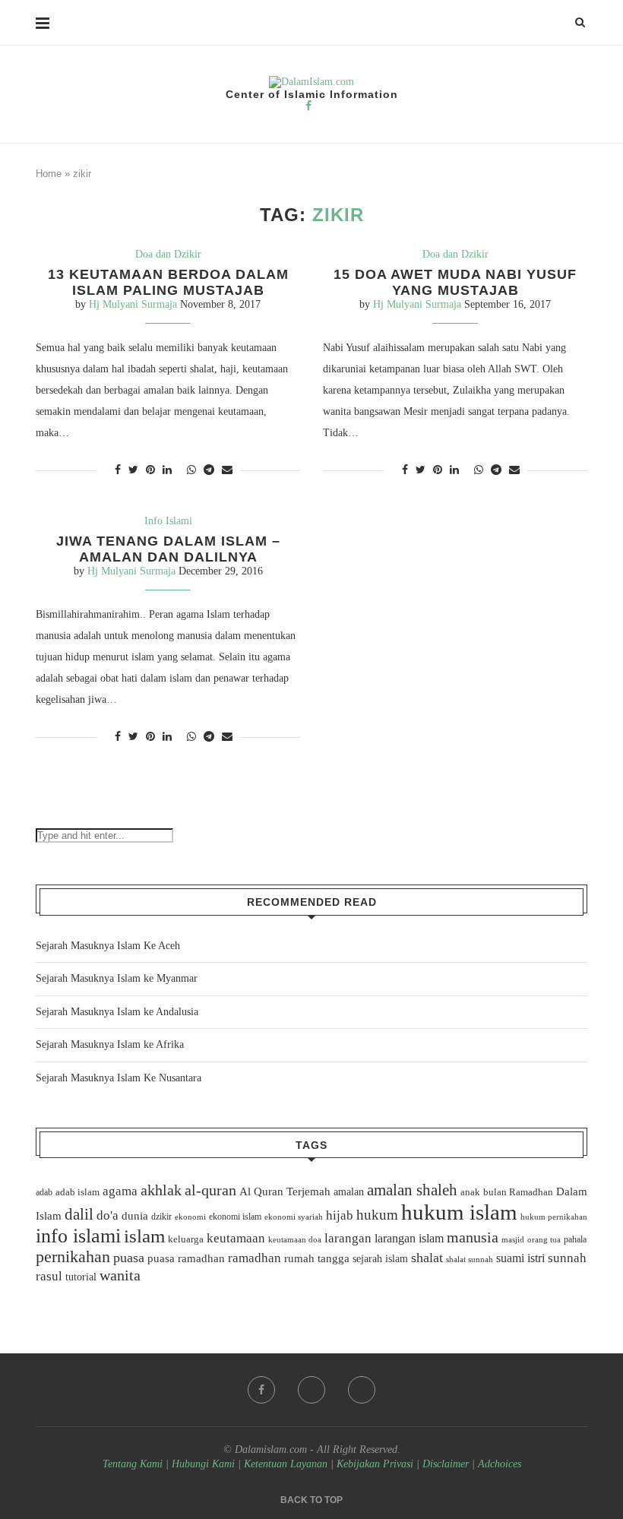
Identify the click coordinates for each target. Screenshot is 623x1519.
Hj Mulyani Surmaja (133, 304)
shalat (427, 1257)
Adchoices (499, 1464)
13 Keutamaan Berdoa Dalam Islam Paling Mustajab (168, 282)
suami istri (520, 1258)
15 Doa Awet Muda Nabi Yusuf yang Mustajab (455, 282)
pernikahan (73, 1257)
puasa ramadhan (186, 1258)
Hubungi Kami (203, 1464)
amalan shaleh (412, 1190)
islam (144, 1236)
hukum (377, 1215)
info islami (78, 1236)
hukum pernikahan (553, 1216)
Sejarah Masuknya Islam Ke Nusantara (118, 1078)
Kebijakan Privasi (375, 1464)
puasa (128, 1257)
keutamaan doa (294, 1239)
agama (120, 1191)
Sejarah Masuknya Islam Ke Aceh (108, 945)
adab (44, 1192)
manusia (472, 1237)
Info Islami (168, 521)
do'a (107, 1215)
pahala (575, 1239)
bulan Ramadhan (518, 1192)
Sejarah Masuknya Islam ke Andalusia (117, 1011)
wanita (120, 1275)
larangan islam (409, 1238)
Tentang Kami (134, 1464)
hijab (339, 1215)
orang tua (544, 1239)
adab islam (77, 1192)
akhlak (161, 1190)
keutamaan (236, 1237)
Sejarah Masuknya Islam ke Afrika (110, 1044)
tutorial (80, 1277)
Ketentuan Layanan (285, 1464)
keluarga (186, 1239)
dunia (135, 1216)
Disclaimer (445, 1464)
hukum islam (459, 1212)
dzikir (161, 1216)
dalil (79, 1214)
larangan (348, 1237)
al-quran (210, 1190)
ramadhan (254, 1258)
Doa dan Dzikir (168, 254)
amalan (349, 1192)
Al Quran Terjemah (284, 1191)
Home (49, 173)
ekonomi (190, 1216)
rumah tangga (316, 1258)
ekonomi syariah (293, 1217)
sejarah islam (380, 1258)
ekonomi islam (235, 1216)
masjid (512, 1239)
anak (470, 1192)
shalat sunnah (469, 1259)
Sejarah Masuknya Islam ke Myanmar (117, 978)
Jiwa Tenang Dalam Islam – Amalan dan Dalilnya (168, 549)
